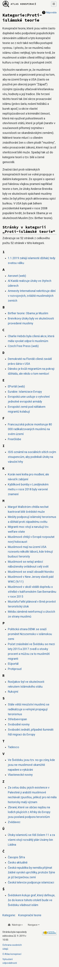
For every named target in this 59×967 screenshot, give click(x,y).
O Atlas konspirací (11, 954)
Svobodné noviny (19, 724)
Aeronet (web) (17, 275)
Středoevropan (17, 719)
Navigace (33, 925)
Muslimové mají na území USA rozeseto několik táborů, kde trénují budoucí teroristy (30, 551)
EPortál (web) (16, 386)
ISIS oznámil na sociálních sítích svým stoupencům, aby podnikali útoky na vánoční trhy (32, 456)
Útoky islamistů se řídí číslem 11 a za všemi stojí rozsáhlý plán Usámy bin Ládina (31, 839)
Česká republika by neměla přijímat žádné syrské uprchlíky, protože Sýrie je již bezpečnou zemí (31, 872)
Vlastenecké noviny (20, 774)
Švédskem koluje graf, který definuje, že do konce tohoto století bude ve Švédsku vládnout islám (31, 900)
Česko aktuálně (17, 862)
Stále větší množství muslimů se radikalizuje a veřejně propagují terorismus (28, 709)
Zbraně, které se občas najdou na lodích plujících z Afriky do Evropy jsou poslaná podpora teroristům (29, 812)
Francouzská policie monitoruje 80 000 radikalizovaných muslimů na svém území (30, 429)
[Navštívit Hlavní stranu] (19, 4)
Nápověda (51, 12)
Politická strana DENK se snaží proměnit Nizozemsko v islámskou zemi (30, 634)
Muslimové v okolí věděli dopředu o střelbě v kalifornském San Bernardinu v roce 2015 (32, 591)
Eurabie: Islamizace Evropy (25, 391)
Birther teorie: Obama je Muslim (28, 313)
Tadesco (13, 747)
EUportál (13, 663)
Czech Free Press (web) (23, 346)
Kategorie (8, 915)
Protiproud (14, 669)
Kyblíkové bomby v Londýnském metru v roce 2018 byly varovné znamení (28, 489)
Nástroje (16, 925)
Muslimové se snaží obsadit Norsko (31, 571)
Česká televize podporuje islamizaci (31, 882)
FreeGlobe (14, 439)
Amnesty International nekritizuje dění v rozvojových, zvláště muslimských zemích (32, 295)
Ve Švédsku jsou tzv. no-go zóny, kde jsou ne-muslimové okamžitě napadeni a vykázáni (31, 764)
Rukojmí (13, 691)
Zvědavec (14, 822)
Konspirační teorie (29, 915)
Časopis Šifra (16, 857)
